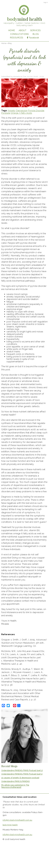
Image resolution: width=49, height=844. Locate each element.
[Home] (24, 10)
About (23, 30)
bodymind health (10, 825)
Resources (16, 37)
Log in (46, 2)
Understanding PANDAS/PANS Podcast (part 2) (22, 770)
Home (11, 30)
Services (35, 30)
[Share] (19, 705)
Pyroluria (5, 113)
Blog (36, 34)
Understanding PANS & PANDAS (15, 781)
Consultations (19, 34)
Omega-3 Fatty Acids (21, 113)
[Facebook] (3, 705)
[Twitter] (8, 705)
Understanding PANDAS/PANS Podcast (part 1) (21, 774)
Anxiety (12, 110)
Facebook (34, 38)
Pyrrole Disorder (36, 110)
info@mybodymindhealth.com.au (17, 820)
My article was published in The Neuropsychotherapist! (15, 786)
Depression (21, 110)
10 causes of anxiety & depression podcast (20, 777)
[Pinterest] (15, 705)
